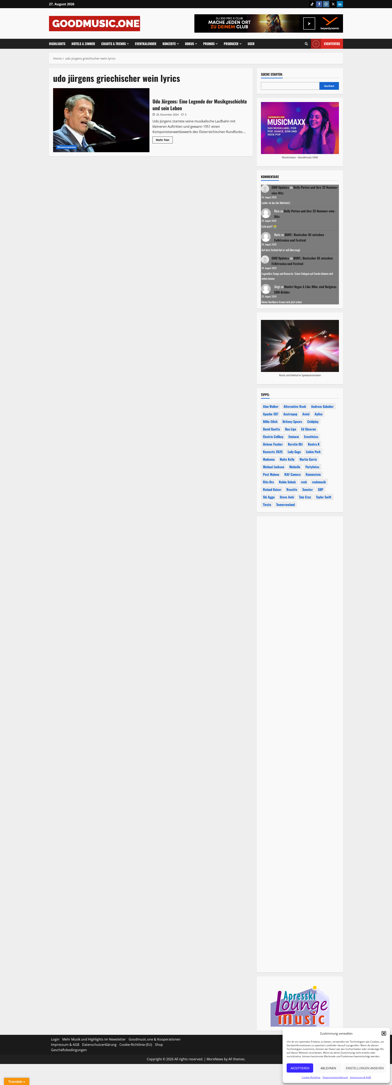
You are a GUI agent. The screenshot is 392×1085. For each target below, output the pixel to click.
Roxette (291, 489)
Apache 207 (270, 414)
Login (55, 1039)
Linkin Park (313, 451)
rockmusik (319, 481)
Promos (209, 43)
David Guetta (271, 429)
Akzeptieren (300, 1068)
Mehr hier (164, 140)
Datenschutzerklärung (335, 1077)
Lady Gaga (294, 451)
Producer (231, 43)
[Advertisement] (300, 703)
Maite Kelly (287, 459)
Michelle (294, 466)
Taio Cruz (305, 497)
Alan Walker (270, 406)
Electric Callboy (273, 436)
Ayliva (318, 414)
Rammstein (313, 474)
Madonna (269, 459)
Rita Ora (268, 481)
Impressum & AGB (360, 1077)
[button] (384, 1033)
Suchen (329, 86)
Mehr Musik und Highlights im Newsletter (94, 1039)
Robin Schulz (287, 481)
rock (304, 481)
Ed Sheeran (308, 429)
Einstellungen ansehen (365, 1068)
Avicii (306, 414)
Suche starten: (272, 74)
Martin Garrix (308, 459)
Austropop (290, 414)
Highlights (57, 43)
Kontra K (314, 444)
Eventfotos (332, 43)
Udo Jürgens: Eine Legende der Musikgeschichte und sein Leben (101, 120)
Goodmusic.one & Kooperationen (154, 1039)
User (251, 43)
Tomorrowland (285, 504)
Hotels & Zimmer (83, 43)
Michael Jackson (273, 466)
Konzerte (169, 43)
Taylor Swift (323, 497)
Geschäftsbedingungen (69, 1050)
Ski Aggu (269, 497)
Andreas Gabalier (322, 406)
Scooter (307, 489)
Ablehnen (328, 1068)
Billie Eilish (270, 421)
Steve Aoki (287, 497)
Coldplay (312, 421)
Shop (159, 1044)
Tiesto (267, 504)
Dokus (189, 43)
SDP (320, 489)
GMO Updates (280, 187)
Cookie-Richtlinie (311, 1077)
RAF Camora (292, 474)
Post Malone (271, 474)
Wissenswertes (66, 147)
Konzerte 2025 (273, 451)
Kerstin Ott (295, 444)
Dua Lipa (290, 429)
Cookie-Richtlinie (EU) (135, 1044)
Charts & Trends (113, 43)
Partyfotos (312, 466)
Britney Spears (292, 421)
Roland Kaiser (272, 489)
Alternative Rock (295, 406)
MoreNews (215, 1059)
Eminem (293, 436)
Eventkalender (145, 43)
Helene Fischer (273, 444)
